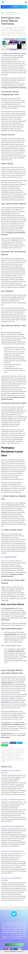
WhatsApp (5, 745)
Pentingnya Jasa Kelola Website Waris (13, 799)
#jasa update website (7, 753)
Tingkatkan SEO (10, 557)
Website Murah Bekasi (17, 33)
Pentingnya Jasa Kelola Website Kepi (12, 826)
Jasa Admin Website (10, 12)
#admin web (9, 749)
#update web (20, 758)
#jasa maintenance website (15, 752)
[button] (26, 2)
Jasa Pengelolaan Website (14, 32)
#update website (6, 760)
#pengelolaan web (13, 756)
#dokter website (19, 749)
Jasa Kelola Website (20, 27)
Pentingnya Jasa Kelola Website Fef (12, 851)
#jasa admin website (7, 750)
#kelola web (19, 753)
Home (2, 12)
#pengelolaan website (8, 758)
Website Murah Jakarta (8, 35)
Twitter (20, 742)
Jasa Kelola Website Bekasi (9, 29)
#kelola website (6, 755)
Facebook (13, 742)
